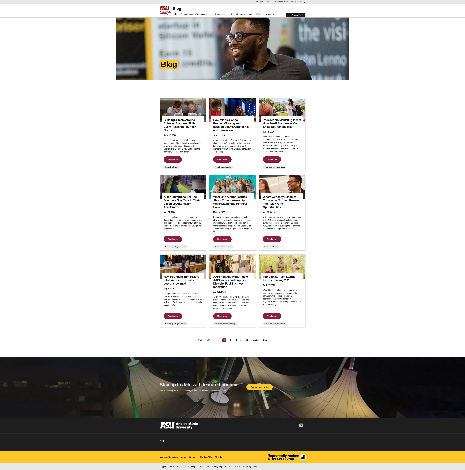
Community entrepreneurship (274, 167)
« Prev (210, 340)
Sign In (293, 2)
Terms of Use (203, 466)
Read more (173, 159)
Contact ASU (206, 457)
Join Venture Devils (296, 15)
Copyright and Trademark (171, 466)
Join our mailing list (260, 387)
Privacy (228, 466)
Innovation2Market (171, 167)
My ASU (268, 2)
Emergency (217, 466)
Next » (255, 340)
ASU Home (259, 2)
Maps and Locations (169, 457)
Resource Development (223, 247)
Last (265, 340)
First (200, 340)
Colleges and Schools (281, 2)
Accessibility (189, 466)
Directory (193, 457)
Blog (177, 8)
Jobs (183, 457)
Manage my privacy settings (246, 466)
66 (247, 340)
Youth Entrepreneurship (223, 167)
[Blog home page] (175, 14)
